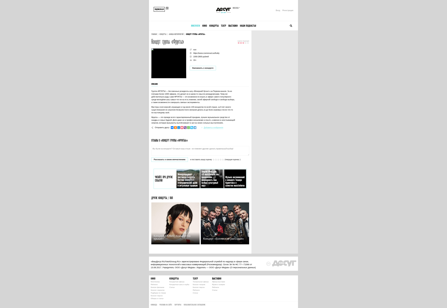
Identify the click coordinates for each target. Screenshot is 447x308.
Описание (154, 84)
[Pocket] (182, 127)
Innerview (195, 25)
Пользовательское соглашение (194, 305)
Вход (278, 10)
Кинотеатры (155, 282)
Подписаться (159, 9)
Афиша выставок (218, 282)
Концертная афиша (176, 282)
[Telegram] (195, 127)
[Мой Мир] (178, 127)
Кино (204, 25)
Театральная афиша (201, 282)
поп (194, 50)
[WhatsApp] (188, 127)
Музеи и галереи (218, 284)
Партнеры (177, 305)
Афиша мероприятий (176, 34)
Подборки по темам (158, 293)
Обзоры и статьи (157, 298)
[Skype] (191, 127)
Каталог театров (199, 284)
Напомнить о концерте (202, 68)
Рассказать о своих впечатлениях (169, 160)
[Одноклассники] (175, 127)
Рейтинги (154, 284)
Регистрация (287, 10)
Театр (223, 25)
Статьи (172, 287)
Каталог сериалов (157, 290)
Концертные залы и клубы (179, 284)
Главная (154, 34)
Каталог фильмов (157, 287)
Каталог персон (157, 296)
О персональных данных (243, 267)
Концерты (214, 25)
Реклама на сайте (165, 305)
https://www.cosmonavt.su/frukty (206, 53)
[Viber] (185, 127)
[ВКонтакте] (172, 127)
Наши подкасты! (248, 25)
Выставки (233, 25)
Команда (154, 305)
